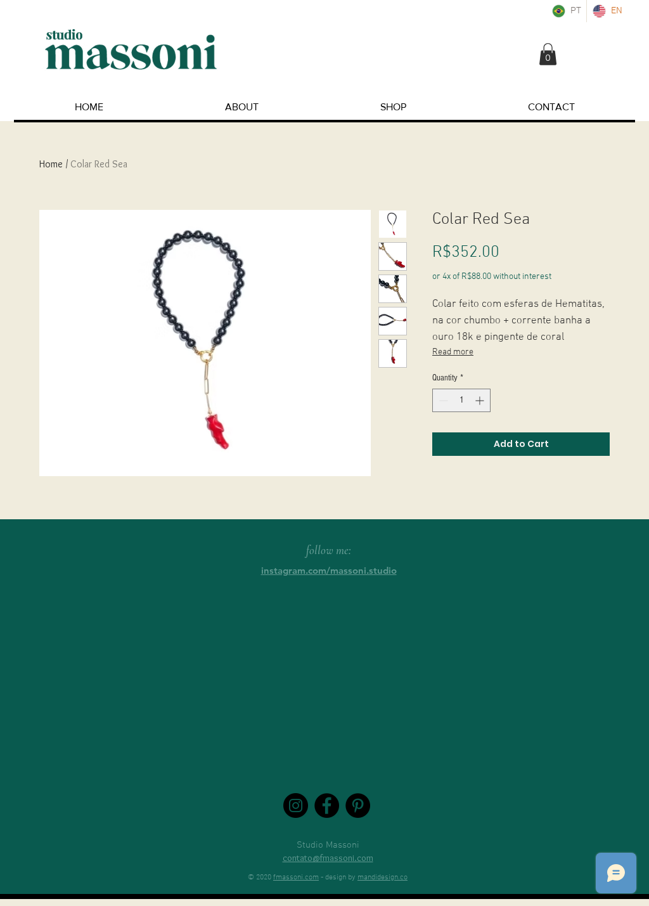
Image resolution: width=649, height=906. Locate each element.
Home (51, 164)
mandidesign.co (382, 877)
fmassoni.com (296, 877)
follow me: (328, 550)
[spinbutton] (461, 400)
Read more (452, 352)
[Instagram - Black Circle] (295, 805)
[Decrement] (442, 400)
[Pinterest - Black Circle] (357, 805)
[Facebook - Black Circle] (326, 805)
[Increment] (481, 400)
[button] (548, 54)
